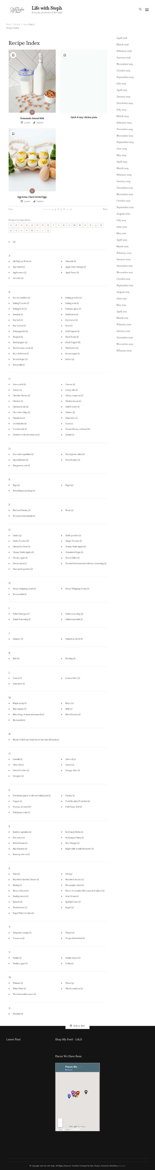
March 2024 (123, 116)
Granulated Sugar (74, 552)
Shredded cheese (74, 879)
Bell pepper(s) (20, 331)
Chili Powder (72, 407)
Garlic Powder (21, 541)
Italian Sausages (21, 614)
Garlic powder (73, 535)
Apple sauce (19, 272)
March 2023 (123, 168)
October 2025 (123, 70)
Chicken (18, 401)
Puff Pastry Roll (73, 807)
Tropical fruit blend (75, 938)
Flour (69, 510)
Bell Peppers (72, 331)
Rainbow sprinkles (22, 832)
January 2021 (123, 331)
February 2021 (124, 324)
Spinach (17, 902)
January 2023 (123, 181)
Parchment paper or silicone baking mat (32, 795)
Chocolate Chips (21, 412)
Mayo (69, 703)
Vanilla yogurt (20, 963)
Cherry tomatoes (74, 395)
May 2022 (121, 233)
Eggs (69, 485)
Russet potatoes (21, 854)
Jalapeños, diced (74, 639)
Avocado (18, 278)
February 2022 (124, 252)
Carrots (70, 384)
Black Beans (72, 337)
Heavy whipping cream (24, 588)
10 (71, 209)
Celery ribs (71, 390)
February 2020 (124, 350)
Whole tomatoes (74, 988)
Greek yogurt (20, 558)
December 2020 (125, 337)
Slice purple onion (74, 885)
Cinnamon (19, 418)
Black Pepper (72, 342)
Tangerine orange (22, 932)
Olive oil (70, 759)
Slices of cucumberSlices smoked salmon (84, 891)
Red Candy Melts (74, 832)
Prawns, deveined (22, 807)
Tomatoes (18, 938)
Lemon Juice (72, 678)
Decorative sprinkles (23, 454)
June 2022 (122, 226)
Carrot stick (19, 384)
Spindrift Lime (73, 902)
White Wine (19, 988)
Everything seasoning (24, 490)
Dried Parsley (72, 460)
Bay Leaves (19, 325)
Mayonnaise (19, 709)
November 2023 (125, 135)
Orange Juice (72, 770)
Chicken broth (20, 407)
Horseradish (19, 594)
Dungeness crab (21, 465)
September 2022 (125, 207)
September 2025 (125, 77)
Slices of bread (20, 891)
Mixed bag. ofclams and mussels (28, 714)
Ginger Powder (73, 541)
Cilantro (70, 412)
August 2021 (123, 291)
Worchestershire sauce (24, 994)
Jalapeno (18, 639)
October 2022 (123, 200)
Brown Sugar (20, 359)
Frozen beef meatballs (24, 516)
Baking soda (72, 303)
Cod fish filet (20, 423)
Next (105, 209)
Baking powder (73, 298)
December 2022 (125, 187)
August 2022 (123, 213)
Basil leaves (71, 314)
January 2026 (123, 57)
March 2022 (123, 246)
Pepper (17, 801)
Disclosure (121, 1166)
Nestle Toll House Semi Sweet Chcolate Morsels (36, 739)
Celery (17, 390)
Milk (68, 709)
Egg (16, 485)
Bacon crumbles (21, 298)
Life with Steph (47, 8)
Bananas (18, 314)
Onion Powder (21, 770)
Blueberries (71, 348)
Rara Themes (95, 1166)
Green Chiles (72, 558)
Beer (68, 325)
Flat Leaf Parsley (21, 510)
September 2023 (125, 142)
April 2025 (122, 90)
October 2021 (123, 278)
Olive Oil (18, 765)
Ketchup (70, 658)
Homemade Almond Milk (32, 118)
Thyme (69, 932)
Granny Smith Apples (23, 552)
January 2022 (123, 259)
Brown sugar (72, 353)
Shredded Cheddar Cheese (26, 879)
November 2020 (125, 344)
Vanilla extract (72, 958)
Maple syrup (19, 703)
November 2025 (125, 64)
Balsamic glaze (73, 309)
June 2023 (122, 148)
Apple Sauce (72, 272)
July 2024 (121, 109)
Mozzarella (19, 720)
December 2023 (125, 129)
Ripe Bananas (20, 849)
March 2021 (122, 317)
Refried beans (20, 843)
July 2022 (121, 220)
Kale (16, 658)
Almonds (70, 261)
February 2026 (124, 51)
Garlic (17, 535)
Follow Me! (79, 1025)
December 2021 (124, 265)
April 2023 (122, 161)
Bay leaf (18, 320)
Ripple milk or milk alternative (79, 849)
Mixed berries (72, 714)
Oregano (18, 776)
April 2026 (122, 37)
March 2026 (123, 44)
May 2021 (121, 305)
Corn (69, 423)
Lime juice (19, 683)
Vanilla (17, 958)
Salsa (16, 874)
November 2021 (125, 272)
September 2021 (125, 285)
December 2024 (125, 103)
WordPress (113, 1166)
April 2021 (122, 311)
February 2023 (124, 174)
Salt (68, 874)
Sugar (69, 907)
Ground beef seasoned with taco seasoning (85, 563)
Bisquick (18, 337)
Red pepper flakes (74, 837)
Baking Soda (20, 309)
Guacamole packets (23, 569)
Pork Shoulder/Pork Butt (77, 801)
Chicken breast (73, 401)
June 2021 (122, 298)
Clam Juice (71, 418)
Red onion (19, 837)
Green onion (20, 563)
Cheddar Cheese (21, 395)
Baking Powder (21, 303)
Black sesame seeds (23, 348)
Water (69, 983)
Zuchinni (18, 1014)
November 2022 (125, 194)
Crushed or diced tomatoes (26, 434)
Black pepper (20, 342)
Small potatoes (20, 896)
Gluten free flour (21, 546)
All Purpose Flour (22, 261)
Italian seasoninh (74, 619)
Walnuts (18, 983)
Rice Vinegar (72, 843)
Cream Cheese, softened (77, 429)
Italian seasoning (74, 614)
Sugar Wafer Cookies (23, 913)
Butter (69, 359)
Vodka (69, 963)
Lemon (17, 678)
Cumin (69, 434)
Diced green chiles (75, 454)
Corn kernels (20, 429)
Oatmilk (17, 759)
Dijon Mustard (20, 460)
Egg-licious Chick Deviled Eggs (32, 197)
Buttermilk (19, 365)
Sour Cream (72, 896)
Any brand (19, 267)
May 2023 (121, 155)
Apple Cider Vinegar (75, 267)
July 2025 (121, 83)
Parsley (70, 795)
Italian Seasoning (21, 619)
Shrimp (17, 885)
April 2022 (122, 239)
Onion (69, 765)
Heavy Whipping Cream (77, 588)
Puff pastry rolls (21, 812)
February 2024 (124, 122)
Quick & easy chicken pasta (84, 117)
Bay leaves (71, 320)
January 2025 (123, 96)
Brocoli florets (21, 353)
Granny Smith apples (75, 546)
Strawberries (20, 907)
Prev (11, 209)
